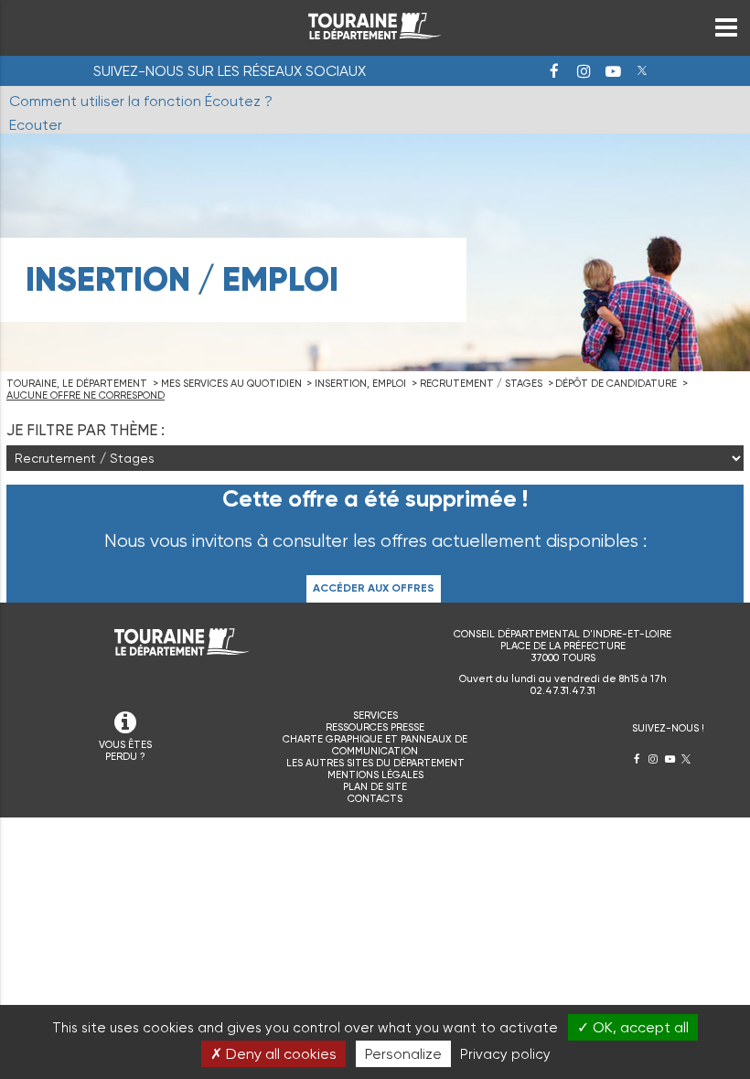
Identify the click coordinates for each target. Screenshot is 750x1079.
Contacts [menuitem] (375, 799)
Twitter (642, 71)
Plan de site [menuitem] (375, 787)
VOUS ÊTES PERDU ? (125, 751)
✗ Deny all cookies (273, 1054)
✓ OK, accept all (633, 1027)
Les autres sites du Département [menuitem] (375, 763)
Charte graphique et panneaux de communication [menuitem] (375, 745)
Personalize (403, 1054)
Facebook (554, 71)
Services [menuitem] (375, 715)
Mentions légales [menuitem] (375, 775)
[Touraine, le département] (375, 34)
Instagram (583, 71)
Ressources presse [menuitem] (375, 727)
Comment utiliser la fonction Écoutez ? (141, 101)
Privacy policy (505, 1054)
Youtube (612, 71)
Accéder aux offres (373, 588)
